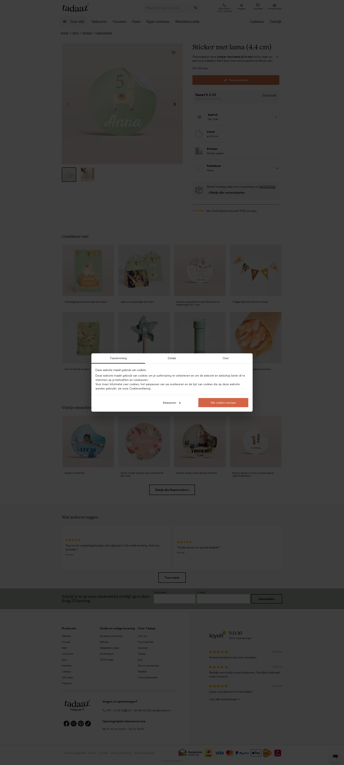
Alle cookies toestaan (223, 402)
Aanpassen (169, 402)
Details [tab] (172, 358)
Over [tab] (226, 358)
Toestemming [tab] (118, 358)
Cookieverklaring (139, 388)
